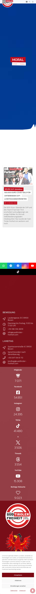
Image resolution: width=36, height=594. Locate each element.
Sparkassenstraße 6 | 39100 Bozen (20, 347)
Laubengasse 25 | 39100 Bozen (18, 319)
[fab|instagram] (18, 409)
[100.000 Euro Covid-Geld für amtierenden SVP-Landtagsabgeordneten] (18, 175)
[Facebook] (18, 266)
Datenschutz (13, 590)
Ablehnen (18, 580)
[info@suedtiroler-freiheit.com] (5, 333)
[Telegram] (10, 266)
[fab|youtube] (18, 476)
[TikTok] (18, 272)
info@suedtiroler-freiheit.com (15, 333)
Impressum (22, 590)
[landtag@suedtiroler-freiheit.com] (5, 362)
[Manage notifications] (32, 590)
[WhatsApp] (3, 266)
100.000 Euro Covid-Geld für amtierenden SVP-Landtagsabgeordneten (17, 195)
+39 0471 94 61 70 (15, 357)
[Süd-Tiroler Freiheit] (18, 515)
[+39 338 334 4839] (5, 329)
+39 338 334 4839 (15, 328)
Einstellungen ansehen (18, 586)
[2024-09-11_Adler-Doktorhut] (18, 543)
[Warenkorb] (32, 1)
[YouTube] (32, 266)
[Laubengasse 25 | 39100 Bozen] (5, 319)
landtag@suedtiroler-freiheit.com (17, 362)
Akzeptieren (18, 575)
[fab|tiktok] (18, 426)
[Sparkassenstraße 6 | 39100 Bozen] (5, 347)
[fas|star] (18, 376)
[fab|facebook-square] (18, 392)
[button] (26, 2)
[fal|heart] (18, 493)
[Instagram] (25, 266)
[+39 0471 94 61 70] (5, 357)
